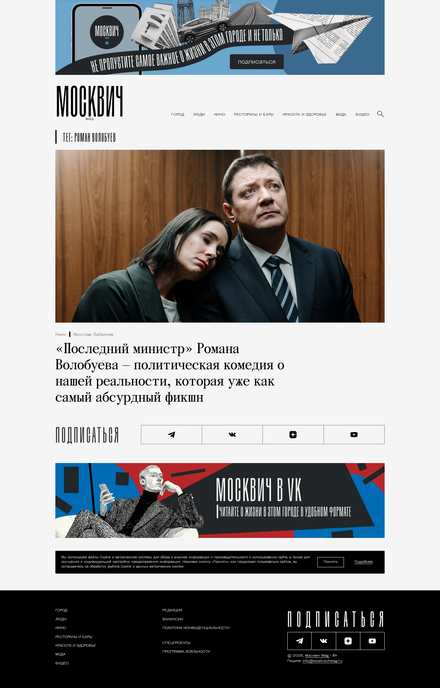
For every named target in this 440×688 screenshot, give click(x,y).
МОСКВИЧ (89, 101)
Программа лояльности (186, 652)
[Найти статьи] (381, 114)
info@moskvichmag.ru (322, 661)
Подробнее (363, 562)
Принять (331, 562)
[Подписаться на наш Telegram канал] (171, 434)
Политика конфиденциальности (196, 628)
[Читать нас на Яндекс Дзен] (293, 434)
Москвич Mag (317, 655)
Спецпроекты (176, 643)
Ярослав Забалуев (93, 334)
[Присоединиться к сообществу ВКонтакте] (232, 434)
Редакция (172, 610)
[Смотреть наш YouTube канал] (354, 434)
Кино (60, 334)
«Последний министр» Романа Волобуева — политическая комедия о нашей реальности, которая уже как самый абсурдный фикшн (169, 373)
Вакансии (173, 619)
